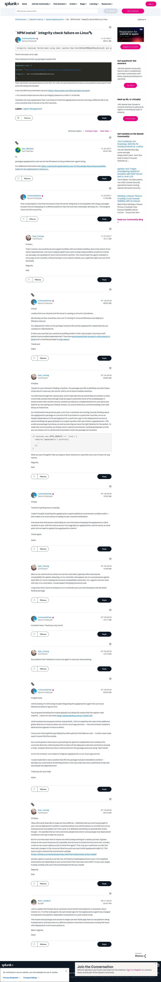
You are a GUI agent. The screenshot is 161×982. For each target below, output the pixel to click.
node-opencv (64, 339)
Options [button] (140, 19)
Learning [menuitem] (93, 4)
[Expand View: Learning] (98, 3)
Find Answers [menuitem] (59, 4)
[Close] (66, 971)
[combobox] (66, 11)
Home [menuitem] (24, 4)
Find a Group (130, 119)
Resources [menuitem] (106, 4)
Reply (104, 118)
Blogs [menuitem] (82, 4)
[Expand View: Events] (76, 3)
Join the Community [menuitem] (40, 4)
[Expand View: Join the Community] (50, 3)
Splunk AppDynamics (55, 19)
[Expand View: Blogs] (86, 3)
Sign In (150, 4)
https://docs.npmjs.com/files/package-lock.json (68, 90)
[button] (109, 27)
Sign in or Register (134, 970)
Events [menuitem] (73, 4)
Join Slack (130, 85)
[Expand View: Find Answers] (66, 3)
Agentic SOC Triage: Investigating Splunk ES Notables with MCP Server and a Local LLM (129, 172)
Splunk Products (36, 19)
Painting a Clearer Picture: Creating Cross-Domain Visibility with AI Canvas (129, 198)
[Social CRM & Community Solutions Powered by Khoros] (140, 955)
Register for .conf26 (130, 47)
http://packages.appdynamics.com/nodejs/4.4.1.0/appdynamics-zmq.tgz (52, 70)
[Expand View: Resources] (112, 3)
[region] (34, 975)
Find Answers (21, 19)
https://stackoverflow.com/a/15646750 (74, 715)
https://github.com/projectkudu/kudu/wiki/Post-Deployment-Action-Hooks (64, 854)
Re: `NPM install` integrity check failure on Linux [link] (86, 19)
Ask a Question (132, 11)
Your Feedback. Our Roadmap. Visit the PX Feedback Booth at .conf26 (130, 144)
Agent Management (32, 109)
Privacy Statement (10, 978)
